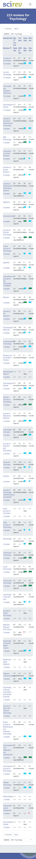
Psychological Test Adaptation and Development (8, 750)
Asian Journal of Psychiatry (6, 510)
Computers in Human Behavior (7, 153)
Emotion (6, 476)
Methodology (8, 796)
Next (16, 29)
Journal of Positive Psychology (7, 232)
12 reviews (7, 110)
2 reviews (6, 405)
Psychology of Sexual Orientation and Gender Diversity (7, 692)
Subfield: (6, 34)
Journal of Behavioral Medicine (7, 415)
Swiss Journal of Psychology (7, 524)
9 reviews (6, 128)
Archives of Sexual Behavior (7, 169)
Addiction (6, 202)
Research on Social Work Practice (7, 357)
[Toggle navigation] (30, 4)
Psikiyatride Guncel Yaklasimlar (7, 808)
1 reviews (6, 602)
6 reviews (6, 159)
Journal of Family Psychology (7, 613)
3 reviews (6, 268)
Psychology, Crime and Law (7, 596)
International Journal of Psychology (8, 768)
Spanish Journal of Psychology (7, 399)
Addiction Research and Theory (7, 627)
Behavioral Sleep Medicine (7, 661)
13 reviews (7, 96)
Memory (6, 297)
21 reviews (7, 77)
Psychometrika (8, 216)
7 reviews (6, 142)
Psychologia (7, 539)
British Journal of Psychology (7, 248)
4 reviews (6, 221)
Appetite (6, 262)
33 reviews (7, 63)
